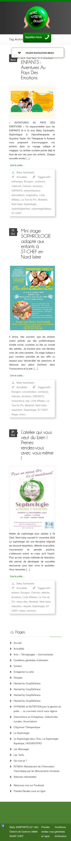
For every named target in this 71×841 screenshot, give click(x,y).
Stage (14, 414)
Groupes (18, 677)
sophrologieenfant (20, 208)
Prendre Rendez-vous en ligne (29, 791)
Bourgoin (28, 181)
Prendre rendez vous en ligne (47, 831)
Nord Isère (16, 204)
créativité (16, 186)
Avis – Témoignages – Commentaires (33, 654)
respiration (16, 409)
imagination (32, 195)
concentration (29, 391)
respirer (27, 606)
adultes (15, 592)
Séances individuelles (25, 776)
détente (45, 592)
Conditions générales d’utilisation (31, 660)
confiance (40, 181)
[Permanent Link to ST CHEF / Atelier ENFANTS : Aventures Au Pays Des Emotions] (37, 67)
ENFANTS (16, 190)
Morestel (42, 199)
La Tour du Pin (29, 199)
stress (22, 414)
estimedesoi (17, 195)
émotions (37, 186)
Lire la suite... (17, 165)
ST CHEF (16, 213)
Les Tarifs (19, 755)
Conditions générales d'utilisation (60, 831)
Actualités (22, 177)
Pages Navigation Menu (40, 52)
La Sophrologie (21, 733)
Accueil (17, 643)
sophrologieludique (41, 208)
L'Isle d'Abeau (38, 400)
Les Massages (21, 749)
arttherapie (17, 181)
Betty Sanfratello (25, 172)
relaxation (16, 606)
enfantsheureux (32, 190)
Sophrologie (30, 204)
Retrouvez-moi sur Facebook (29, 785)
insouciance (17, 400)
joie (27, 400)
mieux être (21, 601)
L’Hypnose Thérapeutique (27, 727)
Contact (18, 666)
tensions (31, 610)
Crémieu (27, 186)
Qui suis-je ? (20, 760)
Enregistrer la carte (24, 671)
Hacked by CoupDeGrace (27, 683)
